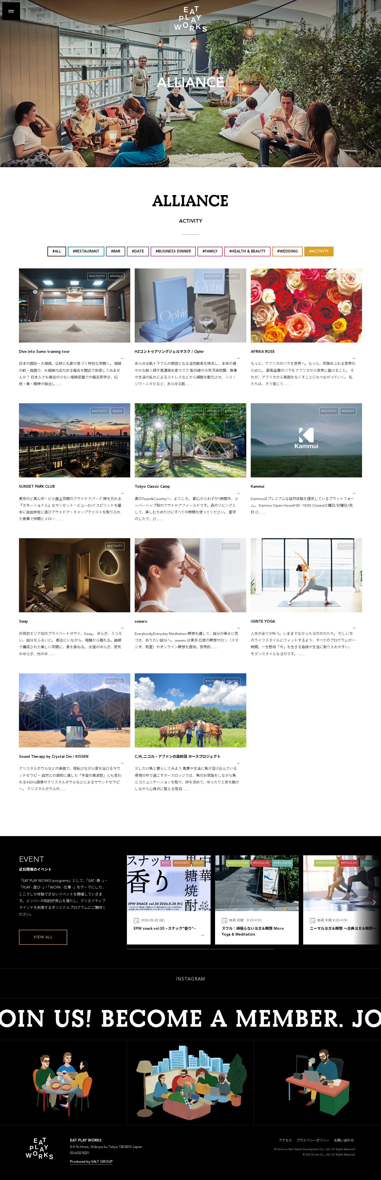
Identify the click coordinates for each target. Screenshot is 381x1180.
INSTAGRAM (190, 979)
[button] (374, 902)
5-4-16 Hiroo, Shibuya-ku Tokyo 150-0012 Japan (106, 1147)
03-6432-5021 (79, 1153)
